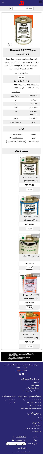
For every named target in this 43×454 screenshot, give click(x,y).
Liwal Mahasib (25, 452)
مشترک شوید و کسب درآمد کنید (30, 391)
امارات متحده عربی (10, 399)
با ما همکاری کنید (36, 422)
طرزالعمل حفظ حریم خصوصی (33, 428)
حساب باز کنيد (35, 385)
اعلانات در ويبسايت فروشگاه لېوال (32, 399)
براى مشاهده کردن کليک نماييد (16, 141)
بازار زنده (36, 382)
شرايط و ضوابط (37, 425)
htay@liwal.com (18, 138)
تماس (39, 417)
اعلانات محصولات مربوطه (34, 402)
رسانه (39, 420)
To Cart (21, 77)
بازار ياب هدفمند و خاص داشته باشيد (31, 408)
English (23, 448)
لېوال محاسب (19, 370)
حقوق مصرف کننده (36, 431)
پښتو (18, 448)
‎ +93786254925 (18, 134)
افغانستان (12, 402)
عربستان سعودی (15, 92)
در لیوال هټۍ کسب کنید (32, 388)
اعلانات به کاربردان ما (35, 405)
